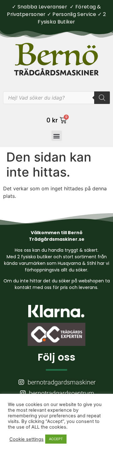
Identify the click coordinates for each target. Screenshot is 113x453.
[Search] (102, 97)
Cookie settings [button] (26, 439)
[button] (56, 136)
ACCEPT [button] (56, 439)
